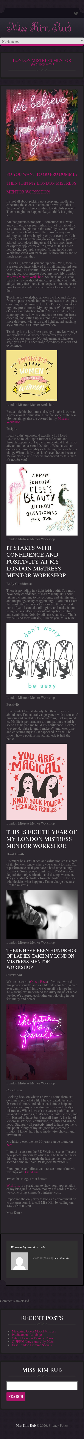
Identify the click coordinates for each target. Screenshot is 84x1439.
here (9, 1144)
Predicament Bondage (27, 1334)
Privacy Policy (58, 1425)
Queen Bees (38, 981)
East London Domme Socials (32, 1345)
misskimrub (36, 1246)
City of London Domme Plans (32, 1338)
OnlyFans (31, 1172)
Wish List (13, 1185)
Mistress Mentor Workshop (24, 276)
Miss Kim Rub (38, 27)
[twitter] (76, 13)
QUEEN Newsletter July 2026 (33, 1341)
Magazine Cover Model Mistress (34, 1331)
